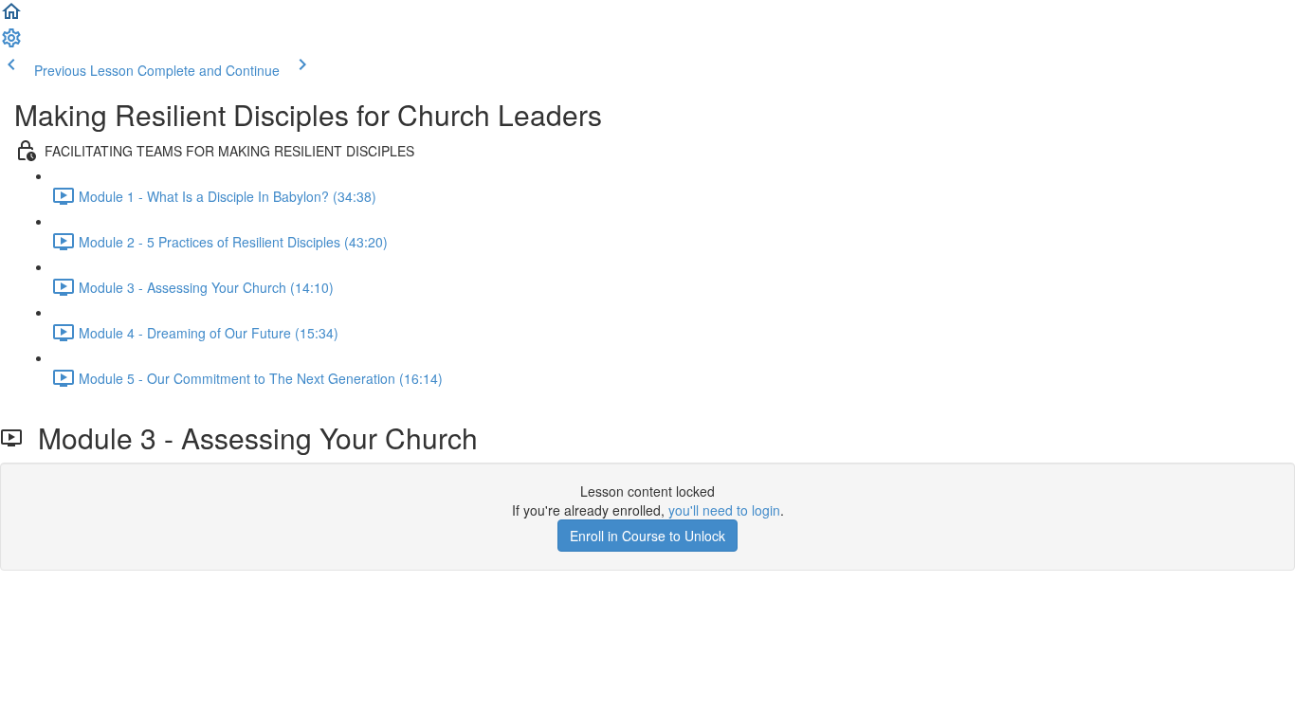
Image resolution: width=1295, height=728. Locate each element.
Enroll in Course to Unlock (647, 535)
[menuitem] (11, 43)
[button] (11, 17)
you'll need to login (724, 509)
